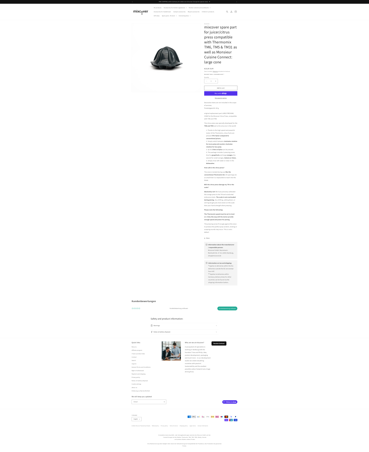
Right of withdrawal (138, 370)
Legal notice (193, 425)
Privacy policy (136, 377)
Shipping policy (184, 425)
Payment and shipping (138, 374)
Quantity (206, 77)
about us (134, 387)
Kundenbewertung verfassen (227, 308)
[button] (175, 8)
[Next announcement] (237, 2)
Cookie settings (136, 384)
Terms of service (174, 425)
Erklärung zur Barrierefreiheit (141, 391)
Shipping (215, 71)
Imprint (134, 364)
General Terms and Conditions (141, 367)
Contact (134, 357)
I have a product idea (138, 354)
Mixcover (138, 425)
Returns (134, 347)
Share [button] (208, 238)
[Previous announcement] (132, 2)
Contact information (203, 425)
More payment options (221, 98)
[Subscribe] (164, 402)
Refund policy (155, 425)
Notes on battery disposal (140, 381)
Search (134, 360)
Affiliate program (137, 350)
